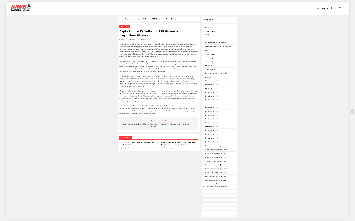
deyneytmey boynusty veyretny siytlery (216, 73)
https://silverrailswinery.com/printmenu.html (218, 46)
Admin (123, 39)
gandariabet (208, 65)
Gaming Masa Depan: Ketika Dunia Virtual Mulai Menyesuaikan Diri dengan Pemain (178, 143)
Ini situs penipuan (210, 31)
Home (317, 8)
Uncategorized (124, 26)
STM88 (207, 35)
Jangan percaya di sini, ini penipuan (215, 39)
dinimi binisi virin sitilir (211, 81)
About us (325, 8)
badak (206, 50)
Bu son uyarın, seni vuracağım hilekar (216, 146)
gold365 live (208, 27)
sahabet (207, 104)
